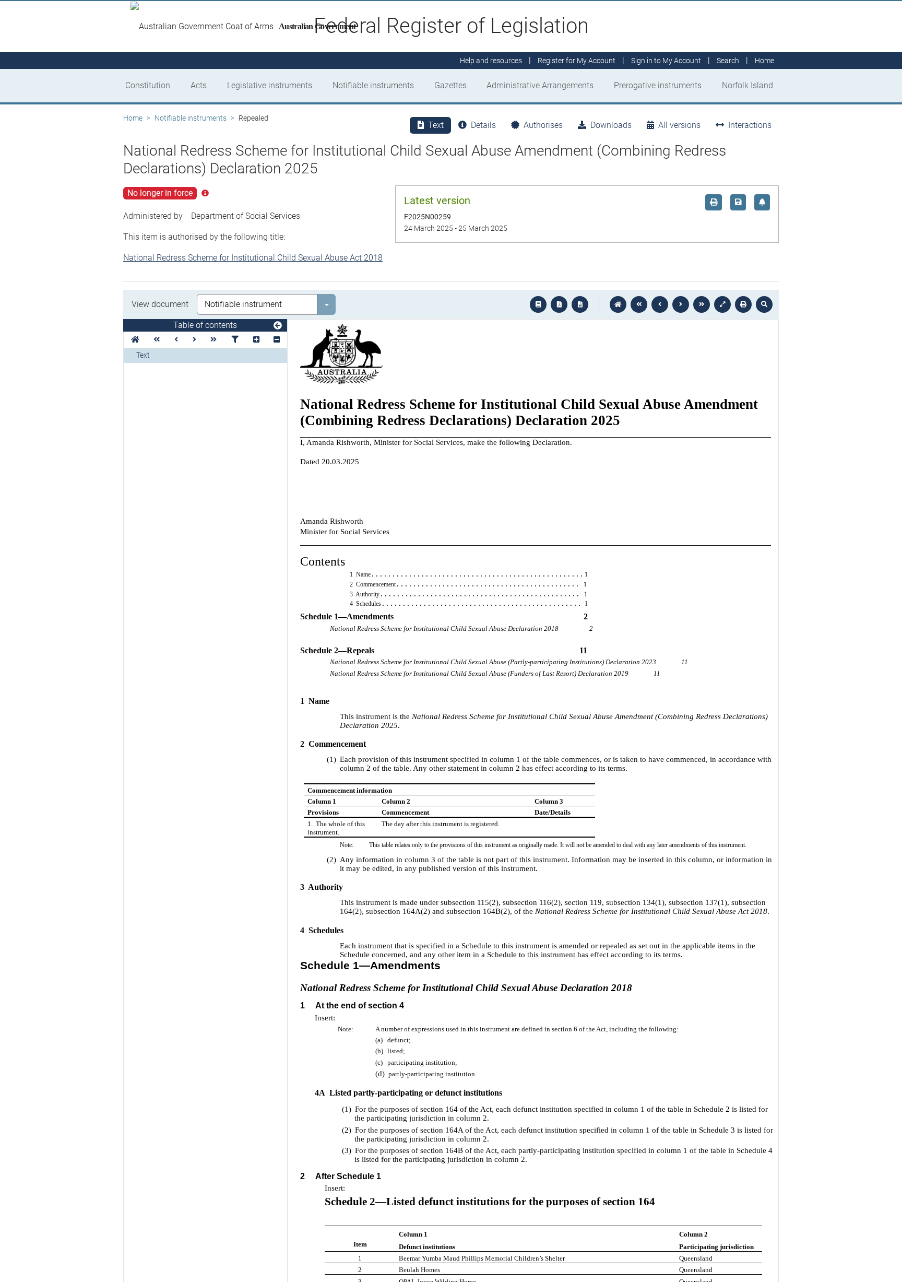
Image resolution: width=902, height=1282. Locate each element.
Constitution (147, 85)
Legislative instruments (269, 85)
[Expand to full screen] (722, 304)
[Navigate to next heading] (194, 340)
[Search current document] (764, 304)
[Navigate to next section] (680, 304)
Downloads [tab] (611, 125)
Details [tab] (483, 125)
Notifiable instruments (373, 85)
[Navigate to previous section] (659, 304)
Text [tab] (436, 125)
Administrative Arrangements (540, 85)
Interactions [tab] (750, 125)
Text (143, 355)
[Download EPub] (538, 304)
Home (133, 118)
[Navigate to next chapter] (701, 304)
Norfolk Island (747, 85)
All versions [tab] (679, 125)
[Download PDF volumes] (559, 304)
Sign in (666, 60)
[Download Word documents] (580, 304)
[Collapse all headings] (276, 340)
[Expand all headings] (256, 340)
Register (576, 60)
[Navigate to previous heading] (176, 340)
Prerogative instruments (658, 85)
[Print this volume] (743, 304)
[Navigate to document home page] (135, 340)
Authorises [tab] (543, 125)
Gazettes (450, 85)
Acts (199, 85)
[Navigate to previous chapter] (639, 304)
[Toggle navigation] (277, 326)
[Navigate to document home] (618, 304)
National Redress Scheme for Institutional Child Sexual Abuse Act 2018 (253, 258)
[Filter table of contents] (235, 340)
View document (160, 304)
